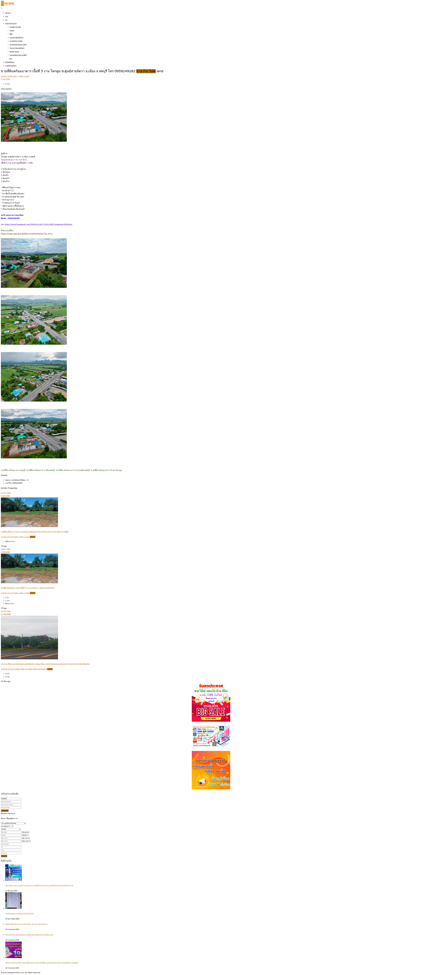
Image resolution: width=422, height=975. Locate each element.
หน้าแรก (8, 13)
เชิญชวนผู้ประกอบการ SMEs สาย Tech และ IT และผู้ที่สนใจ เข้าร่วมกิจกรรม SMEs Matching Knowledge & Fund (39, 885)
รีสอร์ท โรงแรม (14, 52)
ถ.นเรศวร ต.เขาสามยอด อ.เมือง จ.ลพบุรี (15, 537)
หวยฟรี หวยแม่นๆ (10, 66)
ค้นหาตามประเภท (10, 23)
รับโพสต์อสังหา (10, 62)
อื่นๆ (11, 59)
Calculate (5, 810)
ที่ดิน (11, 34)
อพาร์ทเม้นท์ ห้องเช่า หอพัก (18, 45)
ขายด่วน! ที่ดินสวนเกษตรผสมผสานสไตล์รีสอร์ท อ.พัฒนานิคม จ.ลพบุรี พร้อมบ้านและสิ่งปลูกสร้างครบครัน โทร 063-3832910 (45, 664)
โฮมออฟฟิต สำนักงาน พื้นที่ (18, 55)
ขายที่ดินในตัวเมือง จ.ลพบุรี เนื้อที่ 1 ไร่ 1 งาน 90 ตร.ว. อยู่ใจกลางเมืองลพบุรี (28, 588)
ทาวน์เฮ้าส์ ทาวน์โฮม (16, 41)
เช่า (6, 20)
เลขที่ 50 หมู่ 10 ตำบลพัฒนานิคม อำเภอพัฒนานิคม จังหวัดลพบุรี (24, 669)
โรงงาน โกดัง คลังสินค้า (17, 48)
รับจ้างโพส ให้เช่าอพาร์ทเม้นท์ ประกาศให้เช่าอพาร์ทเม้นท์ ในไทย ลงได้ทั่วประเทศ (29, 935)
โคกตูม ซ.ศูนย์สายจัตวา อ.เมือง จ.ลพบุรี (15, 76)
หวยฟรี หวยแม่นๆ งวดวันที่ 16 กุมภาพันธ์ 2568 (19, 913)
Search (4, 856)
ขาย (6, 16)
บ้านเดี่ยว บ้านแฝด (15, 27)
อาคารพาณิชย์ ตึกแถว (16, 37)
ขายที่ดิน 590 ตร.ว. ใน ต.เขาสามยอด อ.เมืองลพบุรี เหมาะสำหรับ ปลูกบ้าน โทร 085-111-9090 (34, 532)
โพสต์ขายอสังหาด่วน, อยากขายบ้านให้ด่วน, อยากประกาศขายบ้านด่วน (26, 924)
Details (32, 537)
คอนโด (12, 30)
